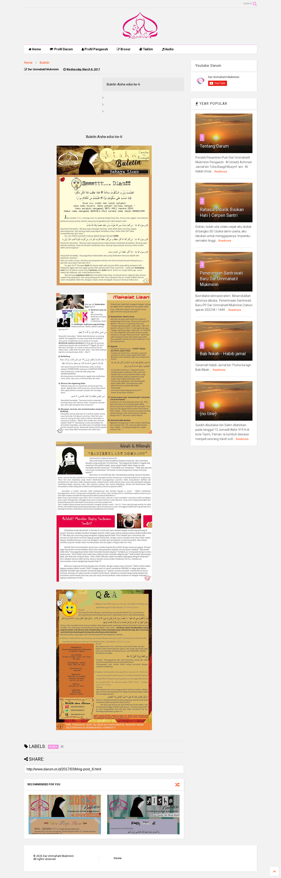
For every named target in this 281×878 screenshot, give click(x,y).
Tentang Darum (214, 146)
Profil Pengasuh (96, 49)
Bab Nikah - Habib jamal (223, 353)
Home (36, 49)
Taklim (147, 49)
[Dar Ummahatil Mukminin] (140, 39)
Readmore (220, 171)
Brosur (125, 49)
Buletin (44, 62)
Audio (169, 49)
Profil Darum (63, 49)
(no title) (208, 413)
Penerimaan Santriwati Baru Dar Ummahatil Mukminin (221, 278)
